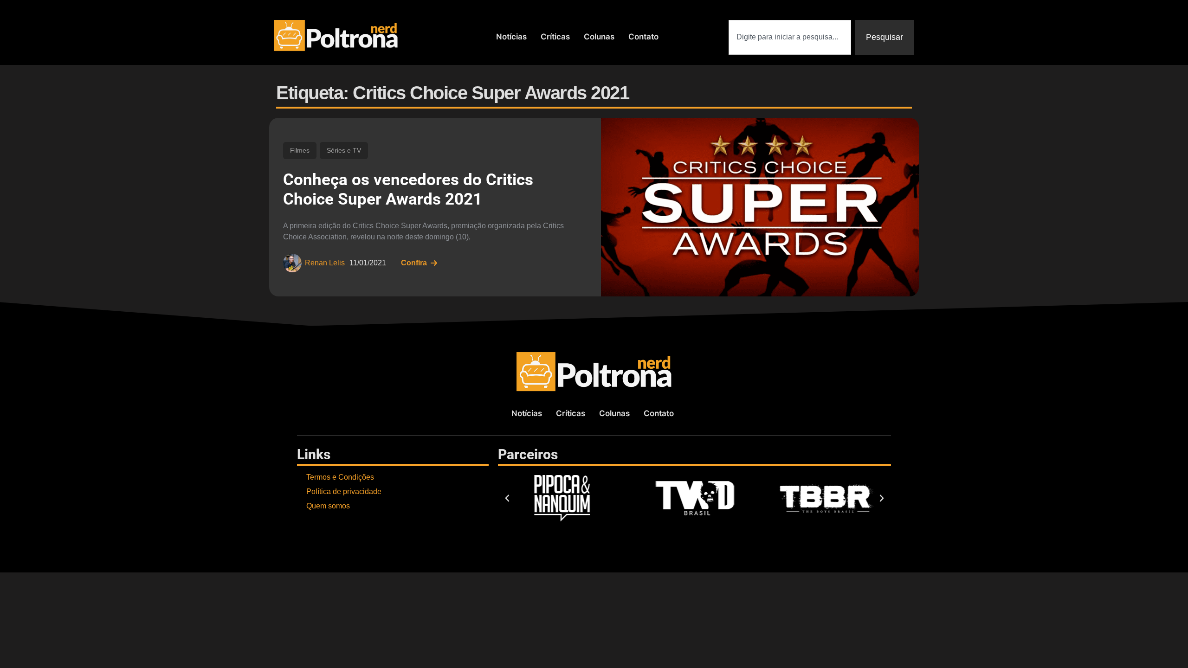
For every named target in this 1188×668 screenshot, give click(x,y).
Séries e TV (344, 150)
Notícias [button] (511, 36)
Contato (643, 36)
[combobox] (790, 37)
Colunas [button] (599, 36)
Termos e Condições (340, 477)
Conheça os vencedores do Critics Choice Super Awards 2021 (408, 189)
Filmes (300, 150)
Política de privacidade (343, 491)
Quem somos (328, 506)
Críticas (555, 36)
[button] (507, 498)
